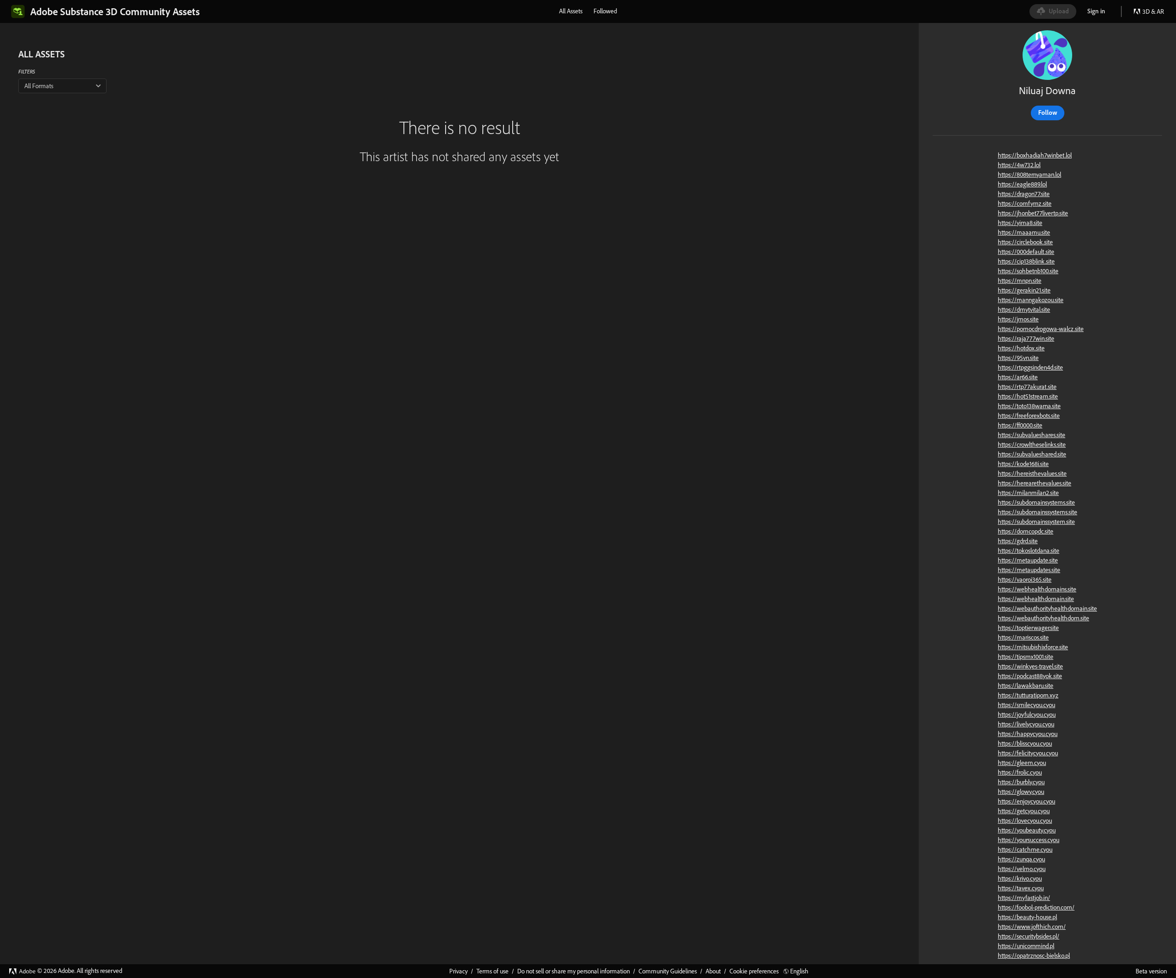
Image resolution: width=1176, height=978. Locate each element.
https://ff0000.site (1020, 425)
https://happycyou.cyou (1027, 734)
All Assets (570, 11)
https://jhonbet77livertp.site (1033, 213)
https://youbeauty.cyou (1027, 830)
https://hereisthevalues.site (1032, 473)
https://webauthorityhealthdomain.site (1047, 608)
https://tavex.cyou (1021, 888)
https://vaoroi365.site (1025, 579)
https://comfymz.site (1025, 203)
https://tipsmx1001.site (1025, 656)
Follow (1047, 112)
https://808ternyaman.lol (1029, 174)
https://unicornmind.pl (1026, 946)
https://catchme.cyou (1025, 849)
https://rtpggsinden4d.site (1030, 367)
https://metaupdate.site (1028, 560)
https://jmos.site (1018, 319)
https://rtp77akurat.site (1027, 386)
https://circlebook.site (1025, 242)
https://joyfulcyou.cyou (1027, 714)
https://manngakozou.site (1030, 300)
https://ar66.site (1018, 377)
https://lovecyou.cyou (1025, 820)
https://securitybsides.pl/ (1028, 936)
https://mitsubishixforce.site (1033, 647)
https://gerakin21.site (1024, 290)
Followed (605, 11)
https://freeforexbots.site (1029, 415)
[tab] (570, 11)
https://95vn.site (1018, 358)
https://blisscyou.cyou (1025, 743)
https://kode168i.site (1023, 464)
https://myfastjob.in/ (1024, 898)
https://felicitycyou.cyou (1028, 753)
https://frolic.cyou (1020, 772)
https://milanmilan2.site (1028, 493)
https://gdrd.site (1018, 541)
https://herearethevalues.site (1034, 483)
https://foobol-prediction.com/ (1036, 907)
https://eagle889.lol (1022, 184)
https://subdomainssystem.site (1036, 521)
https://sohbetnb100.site (1028, 271)
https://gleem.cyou (1022, 763)
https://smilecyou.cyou (1026, 705)
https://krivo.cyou (1020, 878)
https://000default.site (1026, 251)
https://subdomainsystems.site (1036, 502)
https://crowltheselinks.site (1032, 444)
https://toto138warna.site (1029, 406)
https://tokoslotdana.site (1028, 550)
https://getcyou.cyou (1024, 811)
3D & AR (1153, 11)
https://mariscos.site (1023, 637)
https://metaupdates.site (1029, 570)
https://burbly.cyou (1021, 782)
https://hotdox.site (1021, 348)
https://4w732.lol (1019, 165)
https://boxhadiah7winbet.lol (1035, 155)
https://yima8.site (1020, 223)
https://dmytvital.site (1024, 309)
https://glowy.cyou (1021, 791)
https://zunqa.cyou (1021, 859)
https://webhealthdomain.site (1036, 599)
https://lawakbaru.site (1025, 685)
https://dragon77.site (1024, 194)
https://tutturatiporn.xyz (1028, 695)
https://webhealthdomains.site (1037, 589)
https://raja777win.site (1026, 338)
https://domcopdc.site (1025, 531)
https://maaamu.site (1024, 232)
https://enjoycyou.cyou (1026, 801)
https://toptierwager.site (1028, 628)
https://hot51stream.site (1028, 396)
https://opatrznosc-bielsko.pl (1034, 955)
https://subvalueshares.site (1031, 435)
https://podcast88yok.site (1030, 676)
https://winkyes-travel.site (1030, 666)
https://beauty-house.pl (1027, 917)
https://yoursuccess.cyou (1028, 840)
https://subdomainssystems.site (1037, 512)
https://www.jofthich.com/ (1032, 926)
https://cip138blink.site (1026, 261)
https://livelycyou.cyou (1026, 724)
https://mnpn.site (1019, 280)
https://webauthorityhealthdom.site (1043, 618)
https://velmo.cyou (1022, 869)
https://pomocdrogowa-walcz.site (1041, 329)
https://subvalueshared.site (1032, 454)
